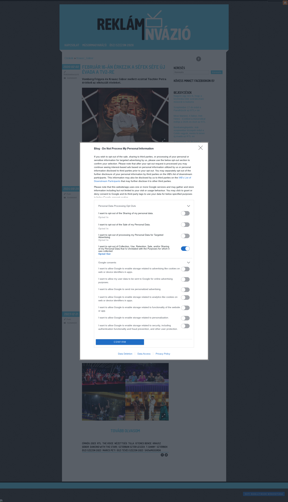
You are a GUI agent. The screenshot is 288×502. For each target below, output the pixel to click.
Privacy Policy (163, 353)
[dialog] (144, 251)
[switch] (185, 213)
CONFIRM (120, 342)
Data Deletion (125, 353)
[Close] (201, 149)
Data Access (144, 353)
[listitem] (144, 206)
